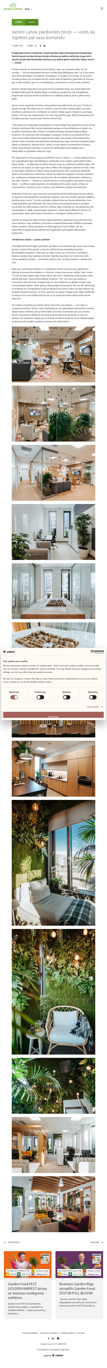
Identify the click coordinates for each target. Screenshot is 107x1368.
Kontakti (81, 1333)
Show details (93, 707)
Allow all (53, 717)
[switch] (40, 697)
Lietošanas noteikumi (49, 1333)
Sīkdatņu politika (68, 1333)
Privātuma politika (29, 1333)
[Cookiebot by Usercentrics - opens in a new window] (92, 652)
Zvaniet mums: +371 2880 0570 (53, 1344)
